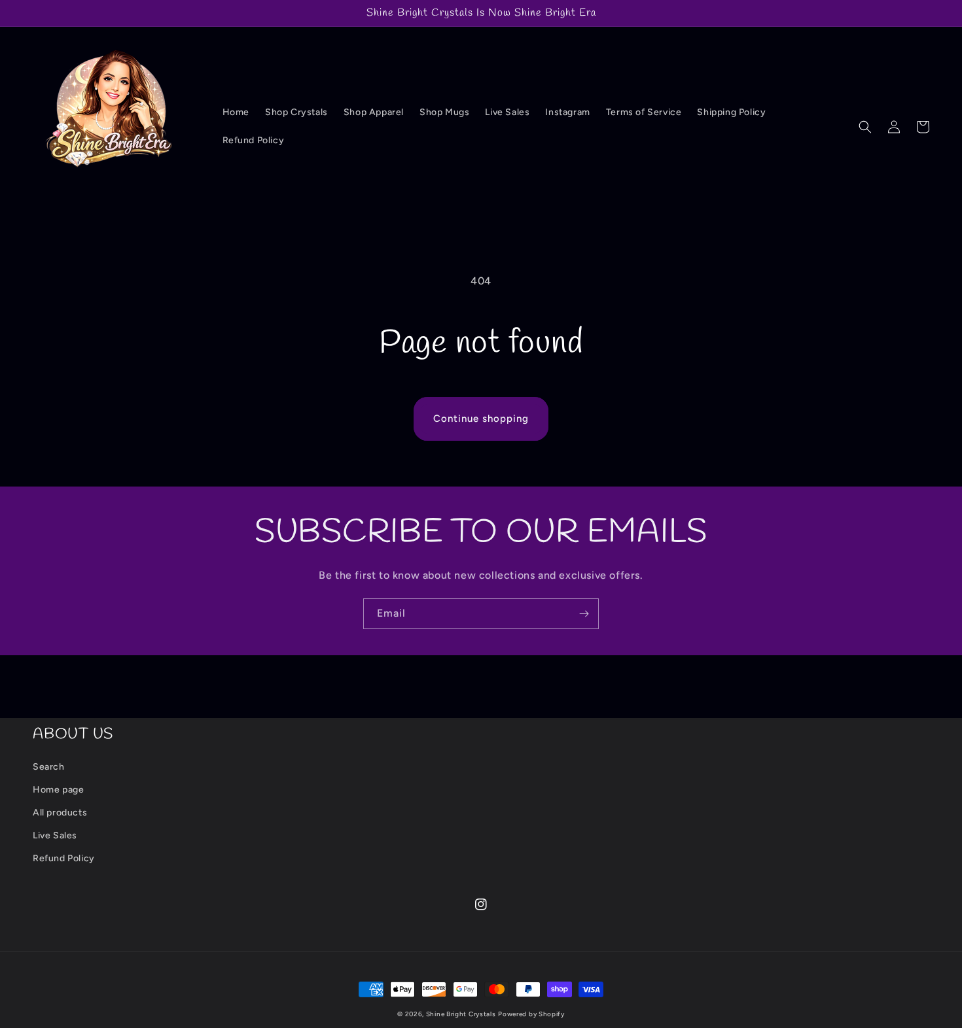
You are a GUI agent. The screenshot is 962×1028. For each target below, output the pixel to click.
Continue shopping (481, 418)
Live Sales (55, 835)
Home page (58, 789)
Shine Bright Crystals (461, 1014)
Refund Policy (64, 858)
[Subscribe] (583, 613)
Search (49, 766)
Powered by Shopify (531, 1014)
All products (60, 812)
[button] (865, 126)
